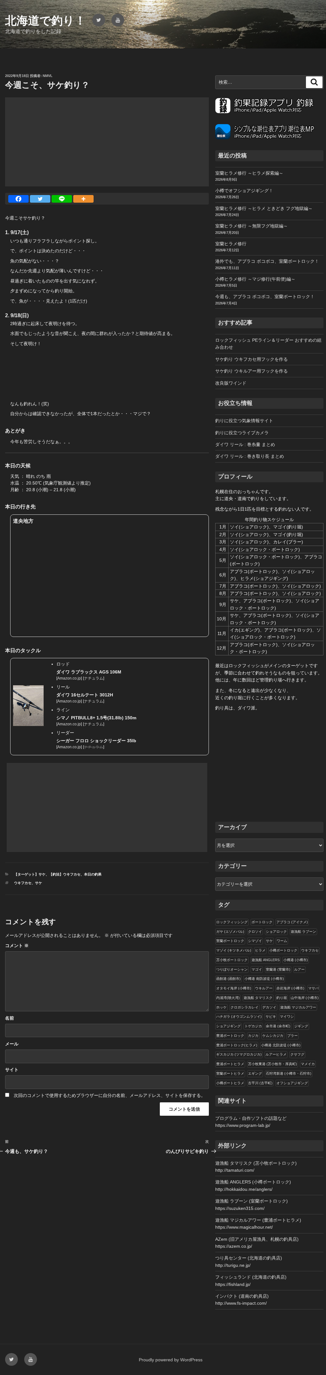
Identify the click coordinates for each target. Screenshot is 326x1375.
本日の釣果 (93, 874)
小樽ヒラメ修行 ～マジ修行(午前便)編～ (255, 279)
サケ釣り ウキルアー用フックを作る (251, 370)
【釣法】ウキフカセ (65, 874)
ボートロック (262, 922)
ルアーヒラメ (276, 1054)
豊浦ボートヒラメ (230, 1064)
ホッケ (221, 1007)
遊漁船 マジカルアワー (298, 1007)
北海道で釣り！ (45, 20)
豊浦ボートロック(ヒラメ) (236, 1045)
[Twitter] (40, 199)
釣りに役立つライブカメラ (242, 432)
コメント (17, 945)
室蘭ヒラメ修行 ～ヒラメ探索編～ (249, 173)
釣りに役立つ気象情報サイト (244, 420)
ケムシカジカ (272, 1035)
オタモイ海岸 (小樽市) (233, 988)
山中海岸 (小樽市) (305, 998)
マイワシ (287, 1016)
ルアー (299, 969)
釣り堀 (281, 998)
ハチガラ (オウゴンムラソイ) (239, 1016)
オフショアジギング (292, 1083)
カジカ (253, 1035)
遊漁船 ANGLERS (266, 960)
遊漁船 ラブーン (303, 931)
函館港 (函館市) (228, 979)
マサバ (313, 988)
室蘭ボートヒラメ (230, 1073)
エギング (255, 1073)
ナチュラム (93, 678)
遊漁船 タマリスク (258, 998)
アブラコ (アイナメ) (292, 922)
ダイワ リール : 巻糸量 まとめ (245, 444)
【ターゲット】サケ (30, 874)
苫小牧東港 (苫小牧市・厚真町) (272, 1064)
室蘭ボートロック (230, 941)
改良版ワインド (230, 383)
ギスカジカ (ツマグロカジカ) (239, 1054)
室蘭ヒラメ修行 (230, 243)
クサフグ (297, 1054)
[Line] (62, 199)
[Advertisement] (107, 141)
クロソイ (255, 931)
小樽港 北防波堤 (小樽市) (281, 1045)
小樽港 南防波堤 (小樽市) (264, 979)
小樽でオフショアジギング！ (244, 190)
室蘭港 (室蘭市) (278, 969)
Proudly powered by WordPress (170, 1359)
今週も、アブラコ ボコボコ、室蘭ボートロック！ (265, 296)
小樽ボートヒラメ (230, 1083)
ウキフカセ (23, 883)
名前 (9, 1018)
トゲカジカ (253, 1026)
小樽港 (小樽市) (295, 960)
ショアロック (276, 931)
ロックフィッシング (232, 922)
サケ (38, 883)
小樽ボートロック (283, 950)
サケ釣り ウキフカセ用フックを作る (251, 359)
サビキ (271, 1016)
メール (11, 1043)
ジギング (301, 1026)
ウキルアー (264, 988)
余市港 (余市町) (278, 1026)
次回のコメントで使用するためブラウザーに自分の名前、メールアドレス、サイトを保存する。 (109, 1095)
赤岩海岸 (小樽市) (290, 988)
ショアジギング (228, 1026)
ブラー (292, 1035)
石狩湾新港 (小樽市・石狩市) (288, 1073)
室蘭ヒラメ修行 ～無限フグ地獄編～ (251, 225)
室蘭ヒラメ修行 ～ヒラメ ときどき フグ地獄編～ (264, 208)
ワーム (282, 941)
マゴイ (257, 969)
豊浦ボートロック (230, 1035)
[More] (83, 199)
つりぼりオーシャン (232, 969)
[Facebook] (18, 199)
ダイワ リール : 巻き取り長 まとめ (249, 456)
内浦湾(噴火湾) (228, 998)
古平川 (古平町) (260, 1083)
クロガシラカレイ (244, 1007)
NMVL (48, 76)
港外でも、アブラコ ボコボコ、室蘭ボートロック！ (267, 261)
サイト (11, 1069)
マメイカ (308, 1064)
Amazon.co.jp (69, 678)
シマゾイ (255, 941)
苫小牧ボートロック (232, 960)
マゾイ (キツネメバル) (233, 950)
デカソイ (269, 1007)
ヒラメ (260, 950)
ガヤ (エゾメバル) (230, 931)
